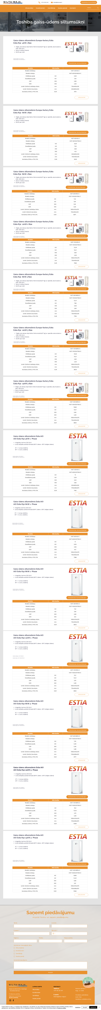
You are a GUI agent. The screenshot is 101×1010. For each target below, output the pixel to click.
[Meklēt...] (97, 8)
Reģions (16, 938)
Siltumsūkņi (36, 989)
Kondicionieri (36, 992)
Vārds (15, 923)
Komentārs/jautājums (20, 960)
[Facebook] (99, 13)
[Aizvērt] (99, 1007)
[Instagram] (10, 1000)
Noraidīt (85, 1007)
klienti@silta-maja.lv (60, 996)
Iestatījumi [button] (77, 1007)
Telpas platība (68, 938)
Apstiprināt (93, 1007)
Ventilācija (36, 995)
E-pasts (16, 930)
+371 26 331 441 (58, 990)
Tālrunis (54, 930)
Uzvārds (53, 923)
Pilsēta (41, 938)
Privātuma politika (14, 994)
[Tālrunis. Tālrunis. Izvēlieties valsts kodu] (54, 933)
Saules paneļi (36, 998)
